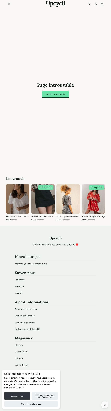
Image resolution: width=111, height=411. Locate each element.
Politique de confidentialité (27, 329)
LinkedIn (19, 293)
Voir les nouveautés (55, 94)
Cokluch (19, 358)
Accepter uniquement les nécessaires (45, 396)
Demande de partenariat (26, 309)
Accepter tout (17, 396)
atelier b (19, 345)
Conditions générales (25, 322)
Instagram (20, 279)
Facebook (19, 286)
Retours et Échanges (25, 315)
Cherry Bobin (21, 351)
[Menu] (9, 4)
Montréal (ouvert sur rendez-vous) (31, 263)
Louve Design (21, 365)
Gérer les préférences (31, 404)
